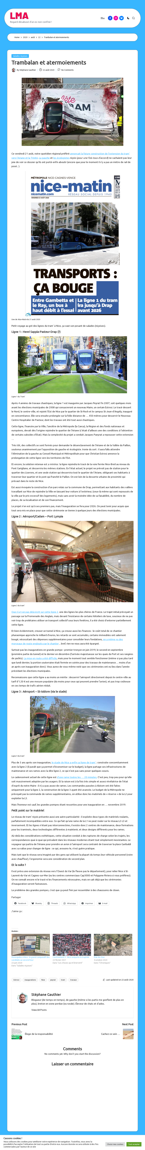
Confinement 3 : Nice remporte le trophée (71, 957)
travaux (73, 980)
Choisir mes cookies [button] (115, 1144)
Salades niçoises (20, 56)
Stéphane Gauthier (46, 994)
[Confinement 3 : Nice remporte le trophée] (72, 945)
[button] (39, 1010)
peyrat (53, 980)
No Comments (67, 70)
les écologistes (61, 157)
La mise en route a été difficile (40, 658)
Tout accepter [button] (134, 1144)
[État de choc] (113, 945)
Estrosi (16, 980)
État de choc (99, 957)
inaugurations (30, 980)
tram (63, 980)
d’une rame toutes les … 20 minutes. (77, 777)
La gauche (44, 157)
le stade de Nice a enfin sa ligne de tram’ (74, 762)
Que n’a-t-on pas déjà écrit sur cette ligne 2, (35, 612)
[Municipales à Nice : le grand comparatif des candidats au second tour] (30, 945)
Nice (43, 980)
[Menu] (102, 18)
